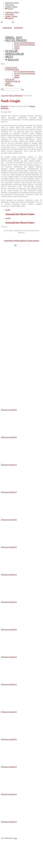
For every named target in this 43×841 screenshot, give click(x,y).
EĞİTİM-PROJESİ (16, 40)
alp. (16, 838)
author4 (16, 49)
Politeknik (4, 106)
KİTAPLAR (11, 51)
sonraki (7, 218)
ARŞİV (9, 56)
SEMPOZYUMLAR (14, 54)
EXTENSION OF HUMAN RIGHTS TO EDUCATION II (21, 241)
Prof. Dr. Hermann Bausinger (24, 43)
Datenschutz (9, 5)
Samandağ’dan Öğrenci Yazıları (19, 214)
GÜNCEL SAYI (13, 37)
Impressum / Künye (12, 3)
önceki (7, 210)
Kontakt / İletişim (11, 7)
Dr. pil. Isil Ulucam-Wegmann (24, 45)
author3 (16, 47)
